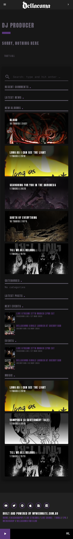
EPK (64, 517)
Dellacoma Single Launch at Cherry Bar (38, 325)
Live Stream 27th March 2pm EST (35, 313)
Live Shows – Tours (51, 517)
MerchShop (9, 521)
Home (5, 517)
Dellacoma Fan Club (27, 521)
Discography (16, 517)
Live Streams (32, 517)
